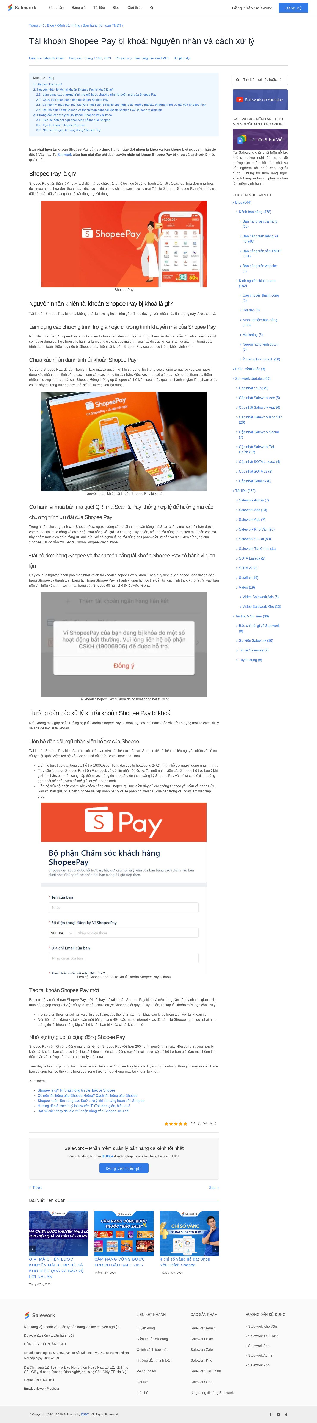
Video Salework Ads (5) (261, 597)
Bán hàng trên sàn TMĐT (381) (262, 253)
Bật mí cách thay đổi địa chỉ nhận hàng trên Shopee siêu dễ (83, 1111)
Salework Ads (258, 1346)
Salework (64, 154)
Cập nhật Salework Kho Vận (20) (260, 419)
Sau (212, 1187)
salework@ (42, 1388)
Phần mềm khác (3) (250, 369)
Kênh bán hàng (68, 25)
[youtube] (278, 1414)
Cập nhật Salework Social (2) (259, 434)
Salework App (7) (252, 519)
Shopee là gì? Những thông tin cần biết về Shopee (76, 1090)
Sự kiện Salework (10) (256, 640)
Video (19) (247, 587)
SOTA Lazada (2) (252, 558)
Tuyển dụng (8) (250, 660)
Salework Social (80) (255, 539)
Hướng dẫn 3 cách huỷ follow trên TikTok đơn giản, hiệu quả (84, 1106)
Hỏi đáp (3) (251, 310)
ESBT (85, 1414)
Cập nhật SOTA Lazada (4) (259, 462)
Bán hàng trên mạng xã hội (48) (260, 238)
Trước (37, 1187)
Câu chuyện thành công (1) (261, 298)
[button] (151, 7)
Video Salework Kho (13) (262, 606)
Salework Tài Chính (263, 1336)
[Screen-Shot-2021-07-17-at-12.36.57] (260, 91)
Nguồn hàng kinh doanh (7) (261, 347)
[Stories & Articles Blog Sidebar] (260, 131)
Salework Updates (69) (252, 378)
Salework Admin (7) (254, 500)
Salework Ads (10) (253, 510)
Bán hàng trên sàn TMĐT (102, 25)
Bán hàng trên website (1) (260, 268)
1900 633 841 (44, 1380)
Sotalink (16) (248, 578)
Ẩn (50, 78)
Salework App (259, 1365)
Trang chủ (36, 25)
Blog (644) (243, 202)
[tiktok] (286, 1414)
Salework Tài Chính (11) (257, 549)
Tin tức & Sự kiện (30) (252, 616)
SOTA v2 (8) (248, 568)
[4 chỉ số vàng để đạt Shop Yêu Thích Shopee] (189, 1233)
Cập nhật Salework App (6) (259, 407)
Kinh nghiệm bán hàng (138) (260, 322)
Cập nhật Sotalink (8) (255, 481)
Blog (50, 25)
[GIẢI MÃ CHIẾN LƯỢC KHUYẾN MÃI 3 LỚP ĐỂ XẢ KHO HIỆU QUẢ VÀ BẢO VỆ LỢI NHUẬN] (58, 1233)
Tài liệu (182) (245, 491)
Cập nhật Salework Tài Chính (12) (256, 449)
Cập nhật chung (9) (253, 388)
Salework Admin (53, 58)
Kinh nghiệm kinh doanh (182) (257, 283)
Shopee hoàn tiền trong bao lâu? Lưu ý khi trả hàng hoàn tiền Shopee (91, 1101)
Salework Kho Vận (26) (257, 529)
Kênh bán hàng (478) (255, 212)
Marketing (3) (253, 335)
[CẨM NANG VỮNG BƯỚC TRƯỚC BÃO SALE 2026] (123, 1233)
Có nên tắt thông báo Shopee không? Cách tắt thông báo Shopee (88, 1095)
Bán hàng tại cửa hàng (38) (260, 224)
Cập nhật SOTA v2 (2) (255, 471)
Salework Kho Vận (262, 1326)
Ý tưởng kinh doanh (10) (261, 359)
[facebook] (270, 1414)
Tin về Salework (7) (253, 650)
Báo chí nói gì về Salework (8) (259, 628)
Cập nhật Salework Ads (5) (259, 398)
